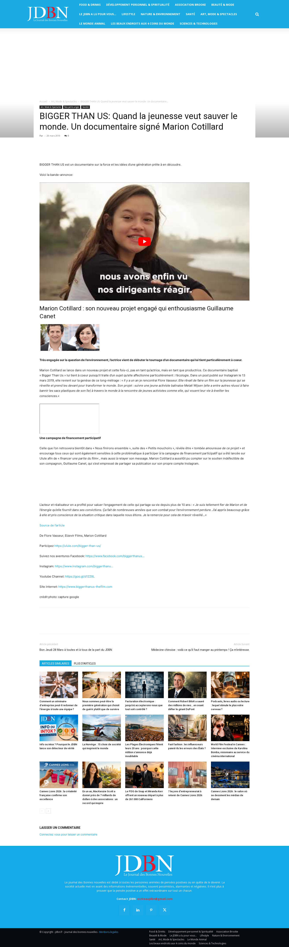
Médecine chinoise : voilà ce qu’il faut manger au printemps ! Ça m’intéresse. (200, 650)
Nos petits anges (71, 107)
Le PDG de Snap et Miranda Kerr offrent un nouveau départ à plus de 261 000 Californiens (144, 795)
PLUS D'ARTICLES (85, 663)
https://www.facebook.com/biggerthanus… (115, 556)
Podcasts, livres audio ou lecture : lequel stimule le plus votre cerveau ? (230, 705)
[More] (89, 151)
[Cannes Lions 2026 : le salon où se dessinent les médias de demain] (230, 775)
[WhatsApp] (71, 151)
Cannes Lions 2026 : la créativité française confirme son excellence (58, 795)
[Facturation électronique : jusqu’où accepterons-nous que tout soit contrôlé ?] (144, 685)
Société (85, 107)
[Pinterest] (61, 151)
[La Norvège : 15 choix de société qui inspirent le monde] (101, 728)
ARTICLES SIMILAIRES (55, 663)
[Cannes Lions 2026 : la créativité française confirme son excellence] (59, 775)
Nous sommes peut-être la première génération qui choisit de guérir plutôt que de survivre (100, 705)
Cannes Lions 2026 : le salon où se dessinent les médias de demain (229, 795)
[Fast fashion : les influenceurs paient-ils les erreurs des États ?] (187, 728)
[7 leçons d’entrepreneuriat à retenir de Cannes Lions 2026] (187, 775)
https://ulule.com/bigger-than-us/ (78, 546)
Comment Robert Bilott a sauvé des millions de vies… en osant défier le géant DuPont (186, 705)
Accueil (43, 101)
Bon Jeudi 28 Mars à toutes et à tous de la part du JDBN (76, 650)
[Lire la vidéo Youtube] (144, 241)
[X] (52, 151)
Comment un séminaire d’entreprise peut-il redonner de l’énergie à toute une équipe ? (58, 705)
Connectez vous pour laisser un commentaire (68, 834)
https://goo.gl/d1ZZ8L (80, 576)
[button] (257, 14)
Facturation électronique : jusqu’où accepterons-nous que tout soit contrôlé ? (144, 705)
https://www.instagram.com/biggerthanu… (84, 566)
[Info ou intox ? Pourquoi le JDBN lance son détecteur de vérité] (59, 728)
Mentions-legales (108, 932)
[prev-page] (42, 811)
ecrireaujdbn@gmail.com (155, 899)
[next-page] (48, 811)
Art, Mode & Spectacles (64, 101)
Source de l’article (52, 525)
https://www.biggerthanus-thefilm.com (85, 587)
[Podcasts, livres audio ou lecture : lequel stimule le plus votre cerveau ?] (230, 685)
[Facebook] (43, 151)
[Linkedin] (80, 151)
